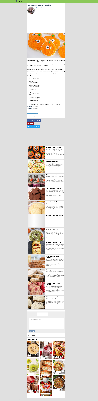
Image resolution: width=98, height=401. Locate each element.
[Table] (51, 317)
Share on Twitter (34, 126)
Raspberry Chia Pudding (44, 357)
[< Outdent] (44, 317)
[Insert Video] (49, 317)
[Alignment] (57, 317)
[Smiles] (59, 317)
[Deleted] (38, 317)
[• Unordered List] (40, 317)
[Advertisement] (74, 20)
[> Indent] (46, 317)
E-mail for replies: (32, 314)
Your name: (31, 313)
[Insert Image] (47, 317)
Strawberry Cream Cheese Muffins (58, 357)
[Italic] (36, 317)
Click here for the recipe (32, 113)
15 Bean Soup (57, 390)
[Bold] (34, 317)
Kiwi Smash (31, 373)
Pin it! (31, 123)
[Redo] (32, 317)
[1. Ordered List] (42, 317)
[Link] (53, 317)
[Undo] (30, 317)
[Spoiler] (55, 317)
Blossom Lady (39, 7)
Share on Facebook (34, 120)
